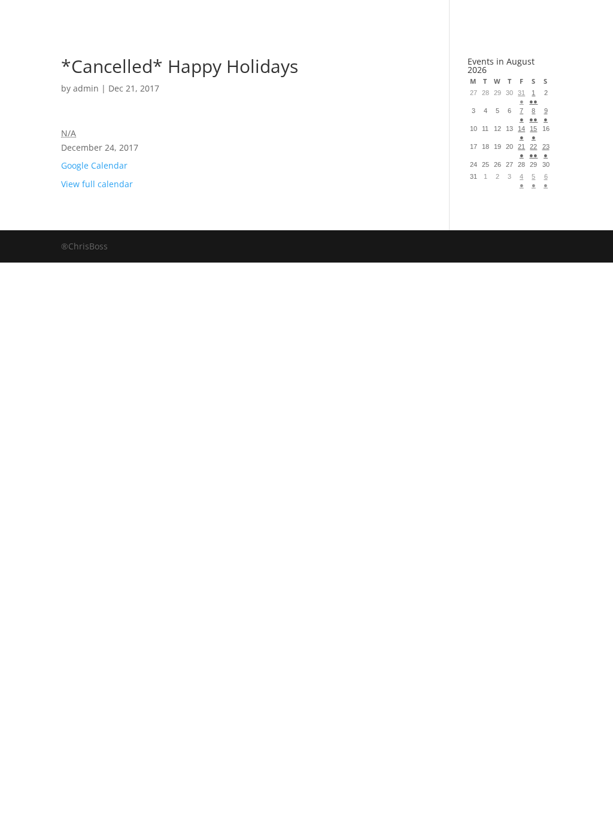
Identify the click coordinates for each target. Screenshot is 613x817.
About (341, 15)
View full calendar (97, 184)
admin (86, 88)
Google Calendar (94, 165)
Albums (264, 15)
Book (191, 15)
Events (415, 15)
